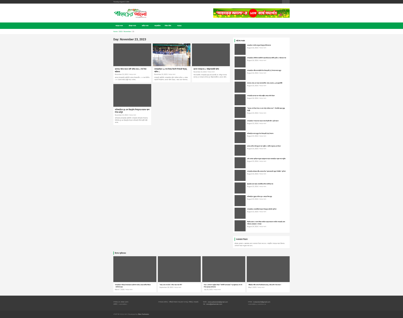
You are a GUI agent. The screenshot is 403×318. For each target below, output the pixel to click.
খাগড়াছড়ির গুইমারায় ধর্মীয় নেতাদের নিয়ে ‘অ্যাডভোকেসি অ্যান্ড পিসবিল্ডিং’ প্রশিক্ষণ (266, 171)
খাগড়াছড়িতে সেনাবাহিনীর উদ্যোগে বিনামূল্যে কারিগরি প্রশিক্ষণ (261, 209)
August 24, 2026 (252, 226)
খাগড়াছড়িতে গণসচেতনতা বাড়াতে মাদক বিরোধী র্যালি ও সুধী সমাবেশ (263, 121)
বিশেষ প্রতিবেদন (120, 253)
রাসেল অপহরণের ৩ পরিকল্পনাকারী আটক (206, 69)
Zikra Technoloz (143, 314)
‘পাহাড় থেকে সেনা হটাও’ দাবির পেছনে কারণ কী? (170, 285)
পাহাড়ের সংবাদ (119, 26)
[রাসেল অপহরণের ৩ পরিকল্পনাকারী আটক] (211, 54)
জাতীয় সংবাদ (145, 26)
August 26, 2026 (252, 48)
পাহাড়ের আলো (132, 74)
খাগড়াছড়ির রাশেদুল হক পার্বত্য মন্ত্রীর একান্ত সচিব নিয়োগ (261, 95)
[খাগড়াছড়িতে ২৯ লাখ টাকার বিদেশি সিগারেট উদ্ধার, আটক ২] (172, 54)
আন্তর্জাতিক (157, 26)
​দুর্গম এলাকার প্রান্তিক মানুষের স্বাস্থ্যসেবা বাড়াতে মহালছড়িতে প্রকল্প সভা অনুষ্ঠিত (266, 158)
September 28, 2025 (166, 287)
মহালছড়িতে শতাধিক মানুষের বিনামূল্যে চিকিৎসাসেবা (259, 45)
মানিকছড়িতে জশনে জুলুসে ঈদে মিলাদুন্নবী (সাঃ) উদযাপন (260, 133)
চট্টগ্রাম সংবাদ (132, 26)
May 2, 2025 (252, 287)
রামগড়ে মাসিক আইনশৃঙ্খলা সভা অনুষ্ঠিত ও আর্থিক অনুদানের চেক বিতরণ (264, 146)
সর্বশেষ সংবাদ (240, 40)
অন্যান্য (179, 26)
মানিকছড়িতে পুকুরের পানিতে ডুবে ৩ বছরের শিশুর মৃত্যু (259, 196)
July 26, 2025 (208, 289)
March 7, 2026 (119, 289)
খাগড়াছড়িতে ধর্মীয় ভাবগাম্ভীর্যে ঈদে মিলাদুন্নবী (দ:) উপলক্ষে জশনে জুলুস (264, 70)
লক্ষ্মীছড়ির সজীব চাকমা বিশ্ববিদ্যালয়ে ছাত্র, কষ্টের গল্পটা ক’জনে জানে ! (264, 285)
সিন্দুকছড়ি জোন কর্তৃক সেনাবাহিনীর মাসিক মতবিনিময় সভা (260, 184)
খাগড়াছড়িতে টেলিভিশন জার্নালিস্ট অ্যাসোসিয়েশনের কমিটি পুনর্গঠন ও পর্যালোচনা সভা (266, 58)
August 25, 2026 (252, 113)
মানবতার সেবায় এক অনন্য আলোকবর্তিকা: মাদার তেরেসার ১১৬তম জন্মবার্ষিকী (264, 83)
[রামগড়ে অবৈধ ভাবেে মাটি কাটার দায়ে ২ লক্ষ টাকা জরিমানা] (132, 54)
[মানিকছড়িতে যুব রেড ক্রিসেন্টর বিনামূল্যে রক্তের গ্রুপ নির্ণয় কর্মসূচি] (132, 95)
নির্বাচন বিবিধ (168, 26)
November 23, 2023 (121, 74)
